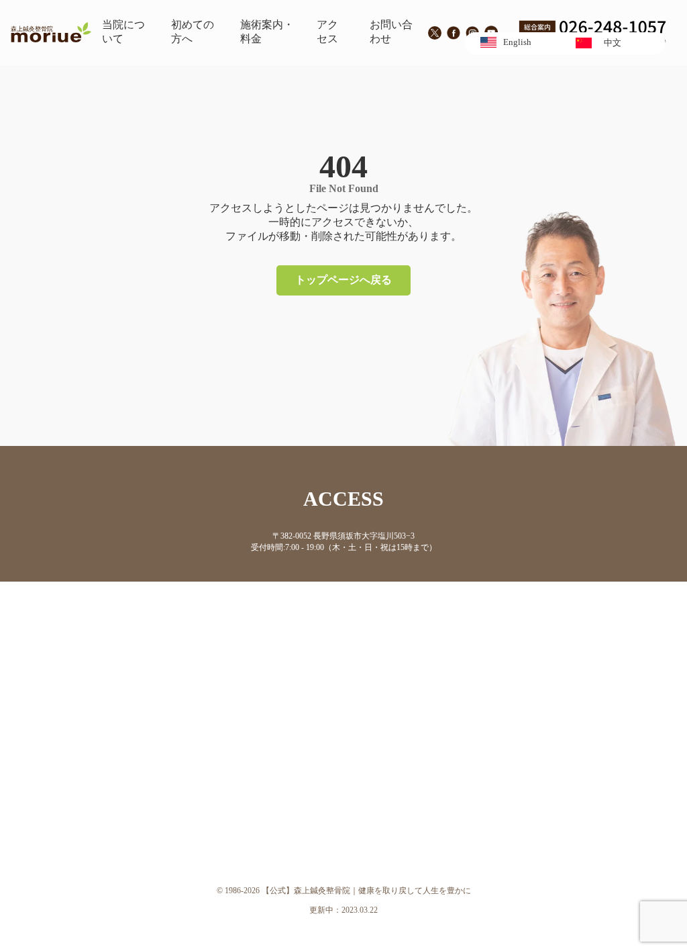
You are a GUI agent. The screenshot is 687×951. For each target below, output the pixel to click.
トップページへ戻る (343, 279)
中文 (612, 43)
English (517, 42)
